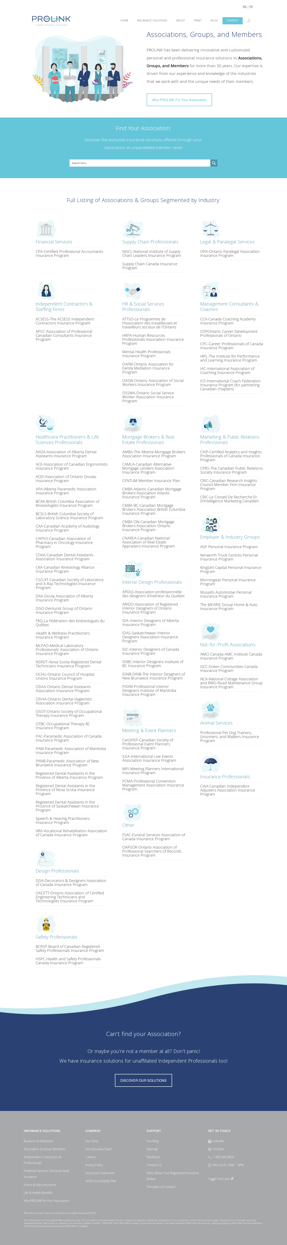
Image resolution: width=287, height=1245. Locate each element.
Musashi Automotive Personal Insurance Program (225, 594)
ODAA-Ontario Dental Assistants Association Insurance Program (63, 688)
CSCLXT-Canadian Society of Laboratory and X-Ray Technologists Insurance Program (70, 583)
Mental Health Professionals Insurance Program (146, 353)
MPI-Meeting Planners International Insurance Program (153, 770)
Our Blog (152, 1141)
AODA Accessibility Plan (100, 1181)
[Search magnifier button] (213, 163)
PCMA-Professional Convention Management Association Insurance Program (153, 785)
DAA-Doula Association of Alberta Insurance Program (64, 597)
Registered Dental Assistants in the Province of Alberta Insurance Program (69, 775)
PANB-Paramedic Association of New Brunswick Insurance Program (67, 762)
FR (251, 7)
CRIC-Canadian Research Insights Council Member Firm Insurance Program (228, 484)
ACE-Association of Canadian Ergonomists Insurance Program (71, 466)
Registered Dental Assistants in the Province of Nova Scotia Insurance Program (65, 789)
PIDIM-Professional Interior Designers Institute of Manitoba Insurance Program (149, 690)
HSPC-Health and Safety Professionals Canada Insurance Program (68, 960)
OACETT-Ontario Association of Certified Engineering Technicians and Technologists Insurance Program (70, 896)
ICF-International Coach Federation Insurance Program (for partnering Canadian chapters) (230, 384)
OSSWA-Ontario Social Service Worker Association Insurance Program (148, 396)
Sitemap (152, 1149)
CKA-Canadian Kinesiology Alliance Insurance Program (65, 569)
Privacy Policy (94, 1165)
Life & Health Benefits (38, 1193)
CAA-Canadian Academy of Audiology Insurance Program (67, 528)
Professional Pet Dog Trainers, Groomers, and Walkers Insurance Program (229, 736)
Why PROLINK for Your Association (46, 1201)
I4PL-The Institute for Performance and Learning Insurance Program (230, 358)
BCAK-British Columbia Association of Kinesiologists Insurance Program (67, 503)
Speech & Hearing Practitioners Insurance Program (63, 820)
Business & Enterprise (38, 1141)
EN (244, 7)
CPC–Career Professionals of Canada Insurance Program (231, 345)
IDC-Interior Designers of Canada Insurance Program (150, 651)
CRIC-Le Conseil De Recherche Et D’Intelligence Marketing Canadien (229, 498)
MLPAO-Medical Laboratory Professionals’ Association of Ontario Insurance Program (67, 649)
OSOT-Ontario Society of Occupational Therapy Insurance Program (69, 713)
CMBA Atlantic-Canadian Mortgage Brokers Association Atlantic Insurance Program (152, 492)
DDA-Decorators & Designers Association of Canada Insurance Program (71, 882)
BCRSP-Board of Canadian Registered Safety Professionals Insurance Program (70, 948)
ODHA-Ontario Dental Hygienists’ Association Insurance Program (64, 700)
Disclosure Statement (100, 1173)
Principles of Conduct (161, 1187)
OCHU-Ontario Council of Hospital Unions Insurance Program (65, 676)
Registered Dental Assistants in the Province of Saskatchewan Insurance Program (67, 806)
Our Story (91, 1141)
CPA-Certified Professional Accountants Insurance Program (69, 253)
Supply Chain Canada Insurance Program (149, 265)
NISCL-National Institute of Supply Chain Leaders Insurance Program (151, 253)
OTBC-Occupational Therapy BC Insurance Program (63, 725)
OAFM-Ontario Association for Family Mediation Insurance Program (148, 368)
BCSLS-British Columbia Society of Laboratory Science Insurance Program (69, 515)
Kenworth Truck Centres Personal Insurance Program (229, 557)
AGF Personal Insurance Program (229, 546)
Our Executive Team (98, 1149)
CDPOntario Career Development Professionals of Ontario (229, 333)
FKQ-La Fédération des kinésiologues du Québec (70, 622)
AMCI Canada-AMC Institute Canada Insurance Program (231, 656)
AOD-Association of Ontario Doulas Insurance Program (66, 478)
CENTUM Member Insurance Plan (151, 480)
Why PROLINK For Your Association (179, 99)
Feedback (153, 1157)
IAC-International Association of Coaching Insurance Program (227, 370)
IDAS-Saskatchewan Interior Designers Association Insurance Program (150, 636)
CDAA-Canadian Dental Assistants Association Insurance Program (64, 556)
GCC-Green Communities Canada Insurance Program (229, 668)
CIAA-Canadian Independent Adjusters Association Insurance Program (227, 790)
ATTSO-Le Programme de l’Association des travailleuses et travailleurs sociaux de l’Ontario (149, 322)
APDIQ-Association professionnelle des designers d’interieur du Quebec (153, 593)
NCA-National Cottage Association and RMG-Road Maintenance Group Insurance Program (231, 682)
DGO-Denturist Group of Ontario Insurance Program (64, 610)
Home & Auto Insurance (40, 1185)
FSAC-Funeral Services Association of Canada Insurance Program (153, 836)
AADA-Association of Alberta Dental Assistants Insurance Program (66, 453)
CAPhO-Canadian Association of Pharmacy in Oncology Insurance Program (64, 542)
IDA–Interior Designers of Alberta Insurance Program (150, 622)
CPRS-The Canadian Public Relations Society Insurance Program (231, 470)
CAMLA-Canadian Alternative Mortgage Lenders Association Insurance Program (148, 468)
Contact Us (154, 1165)
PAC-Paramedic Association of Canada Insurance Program (69, 738)
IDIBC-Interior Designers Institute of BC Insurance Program (152, 663)
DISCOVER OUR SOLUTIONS (143, 1080)
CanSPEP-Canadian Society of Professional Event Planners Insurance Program (147, 743)
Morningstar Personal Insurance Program (228, 581)
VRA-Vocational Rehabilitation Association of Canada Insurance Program (71, 832)
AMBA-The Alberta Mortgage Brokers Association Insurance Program (153, 453)
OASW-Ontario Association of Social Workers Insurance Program (153, 382)
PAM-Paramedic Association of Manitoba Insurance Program (71, 750)
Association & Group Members (45, 1149)
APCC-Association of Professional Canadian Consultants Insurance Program (64, 335)
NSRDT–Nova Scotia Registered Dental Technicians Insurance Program (68, 663)
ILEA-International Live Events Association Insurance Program (149, 758)
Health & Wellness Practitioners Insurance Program (63, 635)
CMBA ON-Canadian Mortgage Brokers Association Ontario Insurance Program (148, 525)
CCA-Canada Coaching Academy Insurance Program (227, 320)
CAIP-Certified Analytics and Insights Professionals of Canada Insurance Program (231, 455)
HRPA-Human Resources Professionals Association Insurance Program (153, 339)
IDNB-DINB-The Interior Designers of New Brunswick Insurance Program (153, 676)
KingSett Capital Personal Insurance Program (230, 569)
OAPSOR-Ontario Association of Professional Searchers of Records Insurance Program (151, 851)
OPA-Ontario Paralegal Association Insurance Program (230, 253)
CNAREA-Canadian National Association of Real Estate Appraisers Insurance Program (148, 542)
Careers (90, 1157)
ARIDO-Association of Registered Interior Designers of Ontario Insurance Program (150, 608)
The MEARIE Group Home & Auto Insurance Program (229, 606)
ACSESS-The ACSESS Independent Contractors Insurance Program (65, 320)
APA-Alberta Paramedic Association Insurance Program (66, 490)
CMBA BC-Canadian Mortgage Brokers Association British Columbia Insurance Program (153, 509)
